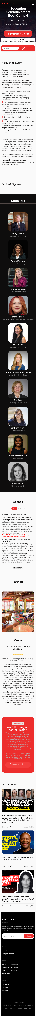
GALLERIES (14, 968)
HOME (4, 965)
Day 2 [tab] (21, 508)
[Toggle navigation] (33, 4)
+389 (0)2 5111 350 (8, 954)
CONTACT (14, 971)
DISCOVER (14, 965)
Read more (5, 827)
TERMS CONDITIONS (24, 1008)
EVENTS (4, 971)
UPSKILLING (6, 974)
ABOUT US (5, 968)
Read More (18, 568)
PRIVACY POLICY (10, 1008)
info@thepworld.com (9, 951)
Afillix (22, 1002)
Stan (19, 162)
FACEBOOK (6, 984)
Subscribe (29, 936)
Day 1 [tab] (14, 508)
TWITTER (5, 987)
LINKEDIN (5, 990)
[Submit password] (23, 48)
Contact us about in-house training (17, 765)
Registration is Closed (18, 33)
